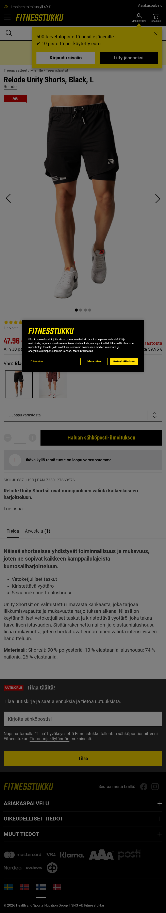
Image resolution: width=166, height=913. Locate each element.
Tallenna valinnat (94, 361)
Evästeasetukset (38, 361)
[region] (83, 346)
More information (83, 350)
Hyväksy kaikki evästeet (124, 361)
